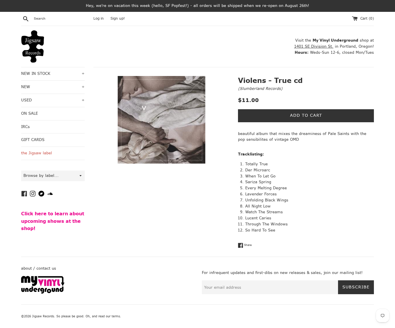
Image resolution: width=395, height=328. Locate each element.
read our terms (109, 316)
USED (53, 100)
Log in (98, 18)
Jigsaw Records (43, 316)
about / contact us (38, 268)
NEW (53, 86)
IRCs (25, 126)
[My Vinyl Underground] (42, 292)
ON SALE (29, 113)
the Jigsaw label (36, 153)
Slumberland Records (260, 88)
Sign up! (117, 18)
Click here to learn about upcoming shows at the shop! (52, 221)
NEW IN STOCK (53, 73)
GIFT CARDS (33, 139)
